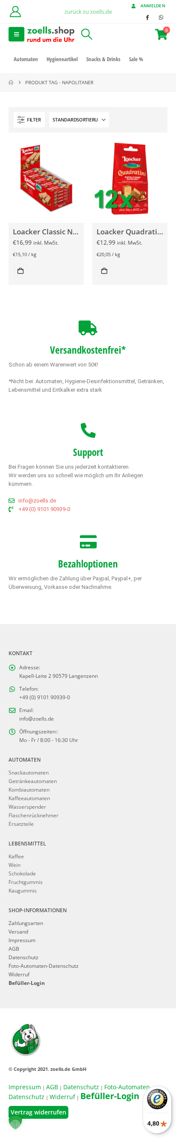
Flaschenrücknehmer (34, 815)
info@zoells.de (36, 718)
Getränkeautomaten (33, 780)
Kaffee (16, 856)
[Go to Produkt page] (46, 178)
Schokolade (22, 873)
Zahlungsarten (26, 922)
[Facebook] (147, 17)
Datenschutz (23, 957)
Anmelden (153, 6)
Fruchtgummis (26, 881)
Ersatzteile (21, 823)
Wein (15, 864)
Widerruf (19, 974)
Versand (18, 931)
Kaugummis (23, 890)
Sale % (136, 59)
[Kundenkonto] (15, 11)
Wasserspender (27, 806)
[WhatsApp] (161, 17)
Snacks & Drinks (103, 59)
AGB (14, 948)
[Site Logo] (50, 34)
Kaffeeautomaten (29, 798)
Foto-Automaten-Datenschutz (44, 965)
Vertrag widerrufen (38, 1112)
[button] (16, 34)
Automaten (26, 59)
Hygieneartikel (62, 59)
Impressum (22, 940)
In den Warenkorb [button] (20, 270)
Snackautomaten (29, 772)
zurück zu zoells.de (88, 11)
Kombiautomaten (29, 789)
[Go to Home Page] (11, 82)
